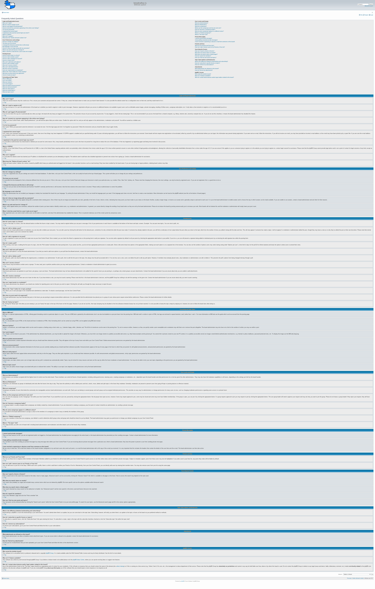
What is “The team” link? (201, 34)
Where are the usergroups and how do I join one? (208, 28)
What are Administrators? (201, 23)
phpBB (182, 581)
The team (349, 578)
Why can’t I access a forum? (10, 65)
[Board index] (9, 4)
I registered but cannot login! (10, 31)
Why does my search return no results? (205, 52)
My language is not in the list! (10, 46)
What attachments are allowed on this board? (207, 68)
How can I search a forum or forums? (204, 51)
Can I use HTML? (7, 80)
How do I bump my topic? (9, 75)
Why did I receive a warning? (10, 68)
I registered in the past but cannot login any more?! (16, 33)
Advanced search (369, 5)
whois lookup (120, 566)
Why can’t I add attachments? (10, 67)
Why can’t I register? (8, 36)
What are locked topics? (9, 90)
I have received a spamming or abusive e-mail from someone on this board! (215, 41)
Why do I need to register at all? (11, 24)
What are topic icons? (8, 92)
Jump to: (340, 574)
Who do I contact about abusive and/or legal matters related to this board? (214, 77)
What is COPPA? (7, 34)
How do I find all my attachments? (204, 70)
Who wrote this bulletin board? (203, 74)
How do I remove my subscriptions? (204, 64)
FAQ (361, 15)
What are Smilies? (7, 82)
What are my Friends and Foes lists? (204, 45)
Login (372, 15)
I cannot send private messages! (203, 38)
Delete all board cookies (358, 578)
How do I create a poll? (9, 60)
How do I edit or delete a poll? (10, 63)
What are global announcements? (12, 85)
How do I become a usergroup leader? (205, 29)
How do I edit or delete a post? (11, 57)
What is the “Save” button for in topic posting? (14, 71)
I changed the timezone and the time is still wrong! (16, 45)
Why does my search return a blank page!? (206, 54)
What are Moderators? (201, 24)
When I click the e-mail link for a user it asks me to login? (17, 51)
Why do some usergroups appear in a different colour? (209, 31)
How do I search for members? (203, 56)
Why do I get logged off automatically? (13, 26)
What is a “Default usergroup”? (203, 33)
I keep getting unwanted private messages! (206, 40)
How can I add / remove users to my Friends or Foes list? (210, 47)
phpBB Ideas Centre (78, 559)
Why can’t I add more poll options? (12, 62)
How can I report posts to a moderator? (13, 70)
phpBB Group (50, 553)
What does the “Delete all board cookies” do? (14, 37)
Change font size (372, 12)
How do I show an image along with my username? (16, 48)
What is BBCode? (7, 79)
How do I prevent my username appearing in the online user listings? (21, 28)
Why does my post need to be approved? (13, 73)
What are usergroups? (201, 26)
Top (5, 102)
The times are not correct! (9, 43)
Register (367, 15)
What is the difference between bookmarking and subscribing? (211, 61)
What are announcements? (10, 87)
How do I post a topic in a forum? (11, 55)
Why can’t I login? (7, 23)
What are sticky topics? (9, 88)
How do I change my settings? (10, 41)
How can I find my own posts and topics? (205, 57)
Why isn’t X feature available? (203, 75)
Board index (6, 12)
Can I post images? (8, 83)
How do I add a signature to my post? (12, 58)
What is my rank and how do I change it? (13, 50)
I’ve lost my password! (8, 29)
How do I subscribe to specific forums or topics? (207, 63)
